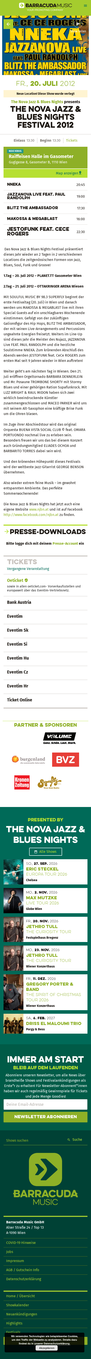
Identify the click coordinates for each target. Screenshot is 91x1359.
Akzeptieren (46, 1348)
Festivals (13, 1332)
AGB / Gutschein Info (22, 1270)
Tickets (71, 140)
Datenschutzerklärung (23, 1279)
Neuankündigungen (21, 1314)
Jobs (9, 1252)
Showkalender (17, 1305)
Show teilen (78, 31)
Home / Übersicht (20, 1296)
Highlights (14, 1323)
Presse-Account (65, 543)
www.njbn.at (39, 509)
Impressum (15, 1261)
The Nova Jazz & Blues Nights (37, 101)
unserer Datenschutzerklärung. (52, 1343)
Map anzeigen (67, 173)
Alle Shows (47, 851)
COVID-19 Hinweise (21, 1243)
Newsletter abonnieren (45, 1117)
